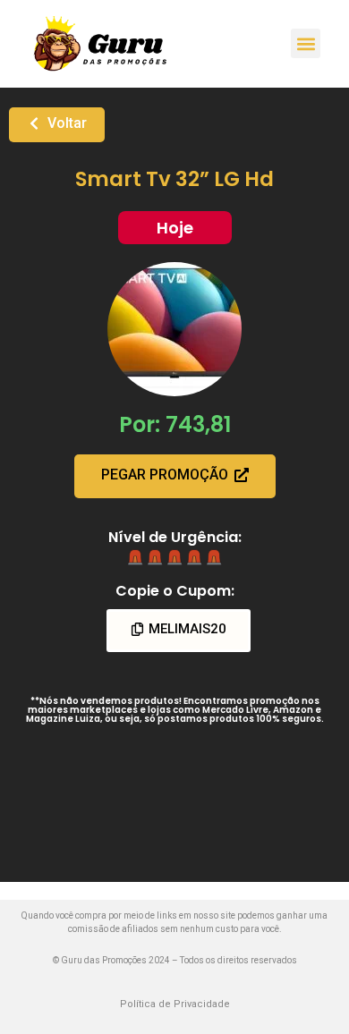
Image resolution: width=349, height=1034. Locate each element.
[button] (305, 43)
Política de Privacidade (175, 1004)
